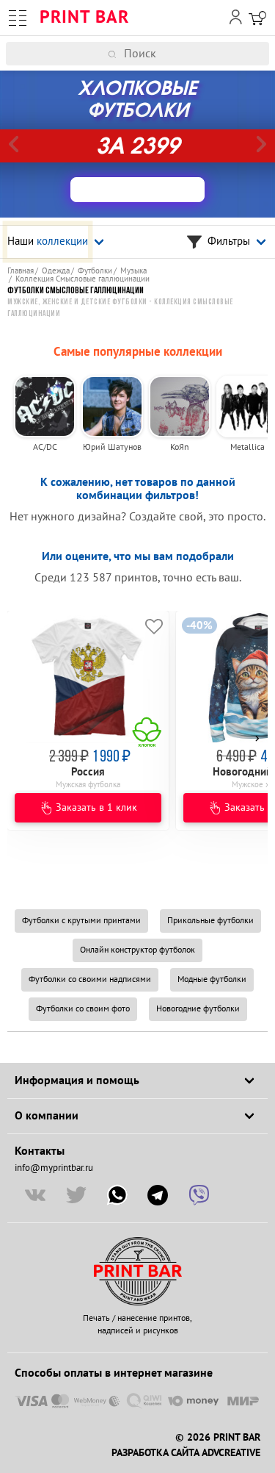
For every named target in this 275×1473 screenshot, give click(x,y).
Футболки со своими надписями (90, 979)
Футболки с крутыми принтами (81, 920)
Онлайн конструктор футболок (137, 950)
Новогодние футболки (198, 1009)
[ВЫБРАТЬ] (137, 189)
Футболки (95, 271)
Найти (266, 54)
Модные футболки (211, 979)
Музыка (133, 271)
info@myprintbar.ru (54, 1168)
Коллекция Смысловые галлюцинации (82, 279)
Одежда (56, 271)
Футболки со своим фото (83, 1009)
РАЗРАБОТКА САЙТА (155, 1453)
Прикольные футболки (210, 920)
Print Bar (84, 17)
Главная (20, 271)
